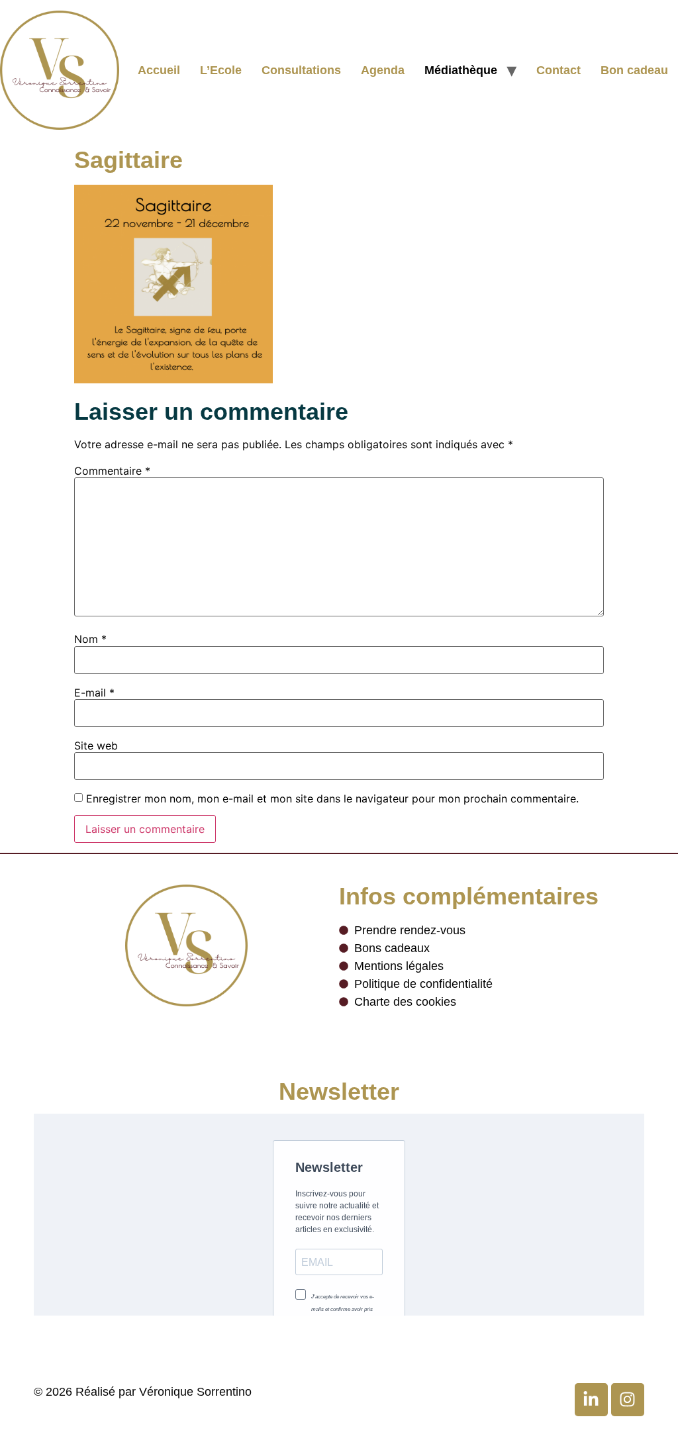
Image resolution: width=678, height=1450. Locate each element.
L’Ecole (221, 70)
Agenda (383, 70)
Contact (558, 70)
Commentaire (112, 470)
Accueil (159, 70)
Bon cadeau (634, 70)
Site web (96, 745)
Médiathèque (460, 70)
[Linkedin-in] (591, 1399)
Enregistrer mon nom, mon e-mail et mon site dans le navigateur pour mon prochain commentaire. (332, 798)
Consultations (301, 70)
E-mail (94, 692)
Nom (90, 639)
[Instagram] (627, 1399)
